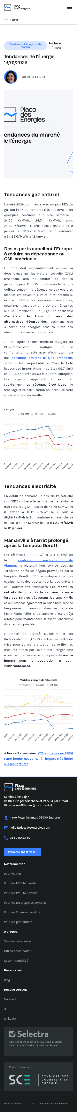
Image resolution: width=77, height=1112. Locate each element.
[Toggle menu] (69, 7)
